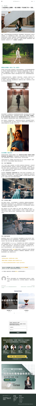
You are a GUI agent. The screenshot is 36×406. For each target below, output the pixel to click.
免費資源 (14, 399)
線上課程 (14, 396)
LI (20, 402)
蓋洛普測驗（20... (9, 310)
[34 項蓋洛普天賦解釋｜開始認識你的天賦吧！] (26, 301)
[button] (2, 303)
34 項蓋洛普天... (26, 310)
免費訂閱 (18, 332)
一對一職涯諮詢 (15, 397)
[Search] (34, 1)
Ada (7, 276)
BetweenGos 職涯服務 (24, 267)
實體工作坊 (15, 398)
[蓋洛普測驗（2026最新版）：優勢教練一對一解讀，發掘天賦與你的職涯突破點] (9, 301)
